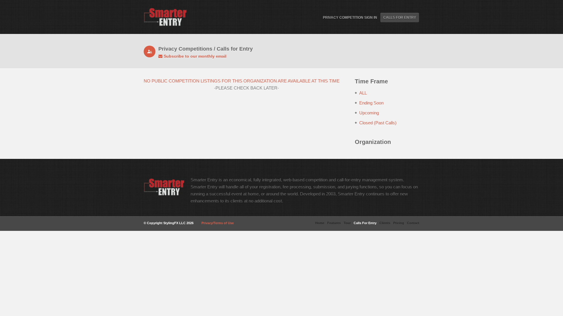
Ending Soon (371, 102)
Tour (347, 223)
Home (319, 223)
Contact (413, 223)
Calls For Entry (399, 18)
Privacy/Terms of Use (217, 223)
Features (334, 223)
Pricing (398, 223)
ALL (363, 92)
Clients (384, 223)
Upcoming (369, 112)
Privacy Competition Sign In (350, 18)
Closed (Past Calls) (377, 122)
